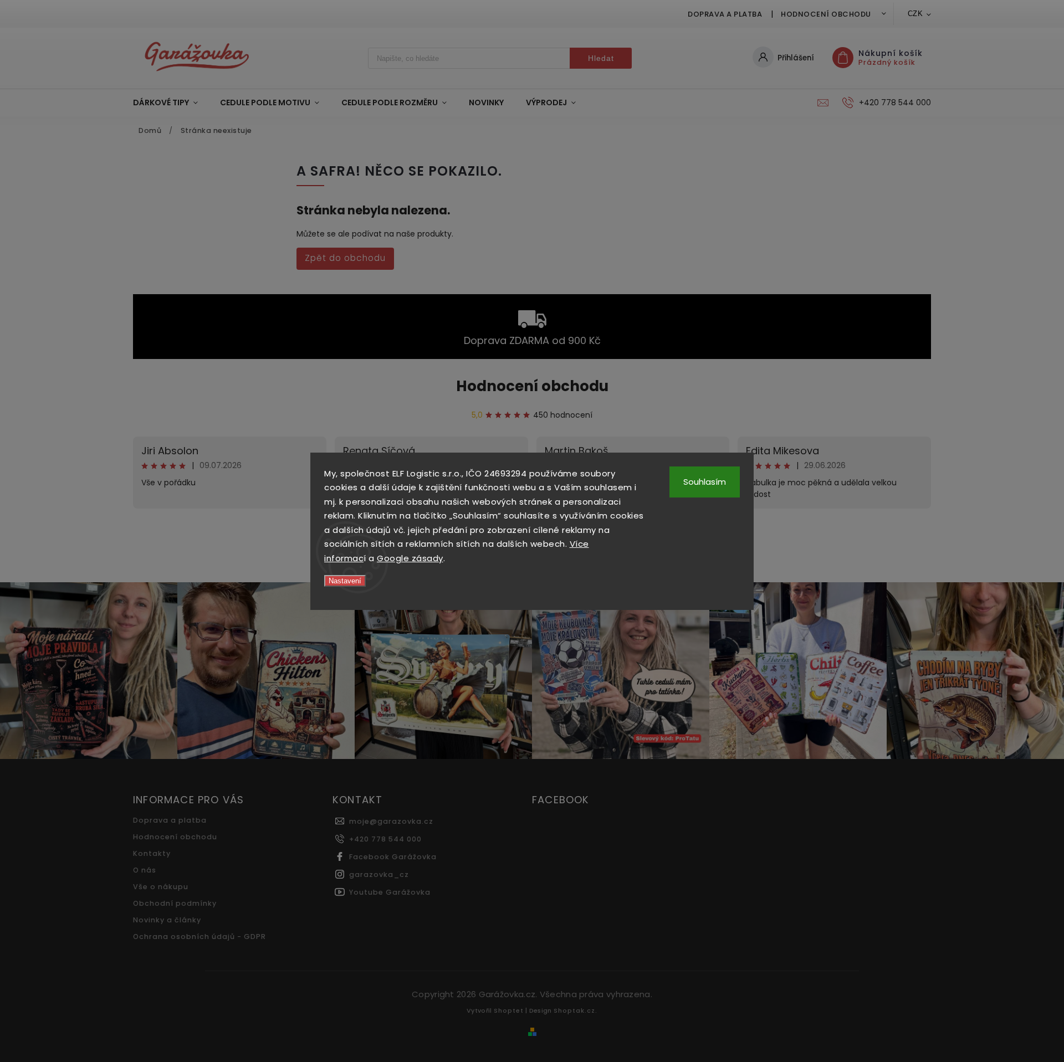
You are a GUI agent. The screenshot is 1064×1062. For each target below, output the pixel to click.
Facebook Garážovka (393, 856)
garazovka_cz (379, 874)
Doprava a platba (725, 14)
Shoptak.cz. (575, 1010)
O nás (144, 870)
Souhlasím (704, 482)
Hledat (601, 58)
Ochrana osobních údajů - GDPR (199, 936)
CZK (915, 13)
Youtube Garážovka (390, 892)
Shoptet (509, 1010)
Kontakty (152, 853)
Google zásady (410, 558)
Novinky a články (167, 920)
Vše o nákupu (160, 886)
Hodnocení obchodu (826, 14)
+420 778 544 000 (385, 839)
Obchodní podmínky (175, 903)
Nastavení (345, 581)
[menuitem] (171, 102)
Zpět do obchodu (345, 258)
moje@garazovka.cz (391, 821)
